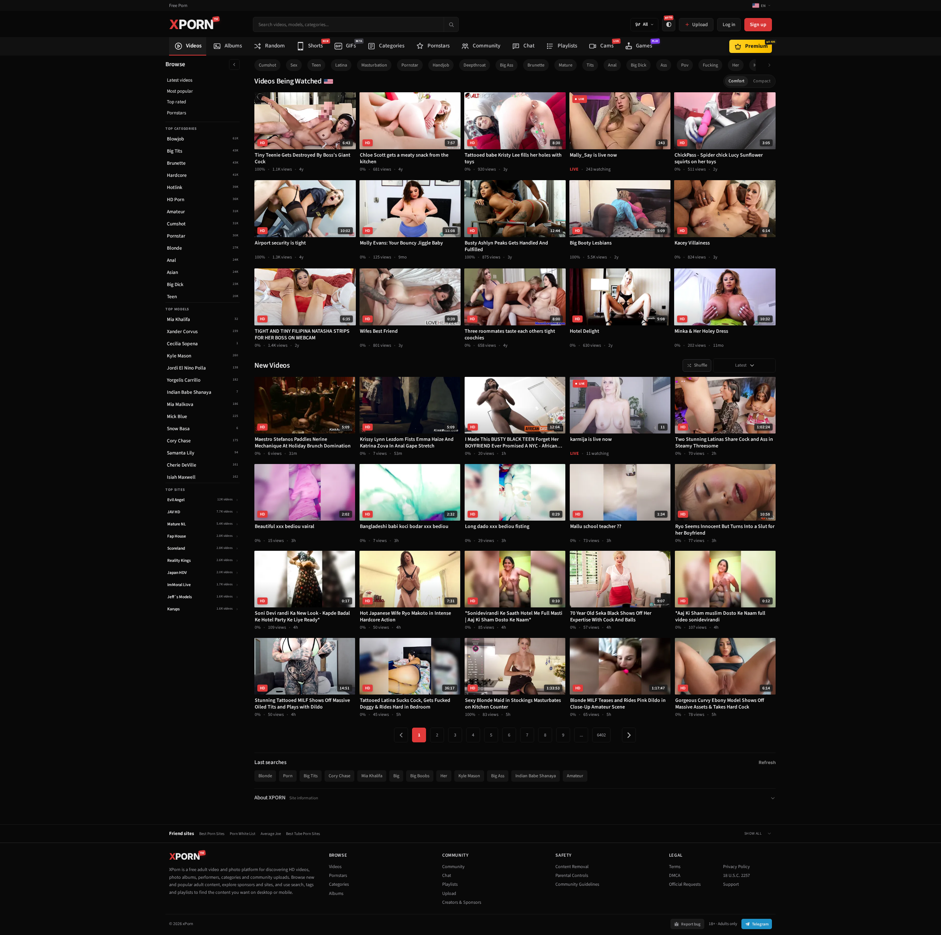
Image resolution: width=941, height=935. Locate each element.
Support (731, 884)
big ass (506, 65)
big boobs (419, 775)
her (735, 65)
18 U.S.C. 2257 (736, 875)
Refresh (767, 762)
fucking (710, 65)
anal (612, 65)
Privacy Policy (736, 866)
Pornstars (176, 113)
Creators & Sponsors (461, 902)
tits (590, 65)
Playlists (450, 884)
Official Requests (685, 884)
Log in (729, 24)
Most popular (180, 91)
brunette (535, 65)
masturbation (374, 65)
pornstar (409, 65)
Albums (336, 893)
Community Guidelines (577, 884)
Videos (335, 866)
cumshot (267, 65)
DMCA (674, 875)
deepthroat (475, 65)
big (396, 775)
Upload (449, 893)
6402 (601, 735)
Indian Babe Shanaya (535, 775)
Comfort (736, 81)
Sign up (758, 24)
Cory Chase (339, 775)
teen (316, 65)
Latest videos (179, 80)
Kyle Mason (469, 775)
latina (341, 65)
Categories (339, 884)
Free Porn (178, 5)
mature (565, 65)
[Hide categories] (234, 64)
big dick (638, 65)
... (581, 735)
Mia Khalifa (371, 775)
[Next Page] (629, 735)
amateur (575, 775)
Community (453, 866)
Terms (674, 866)
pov (684, 65)
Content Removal (571, 866)
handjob (441, 65)
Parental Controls (571, 875)
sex (293, 65)
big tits (311, 775)
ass (664, 65)
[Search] (451, 24)
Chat (446, 875)
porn (288, 775)
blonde (265, 775)
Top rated (176, 102)
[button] (771, 65)
